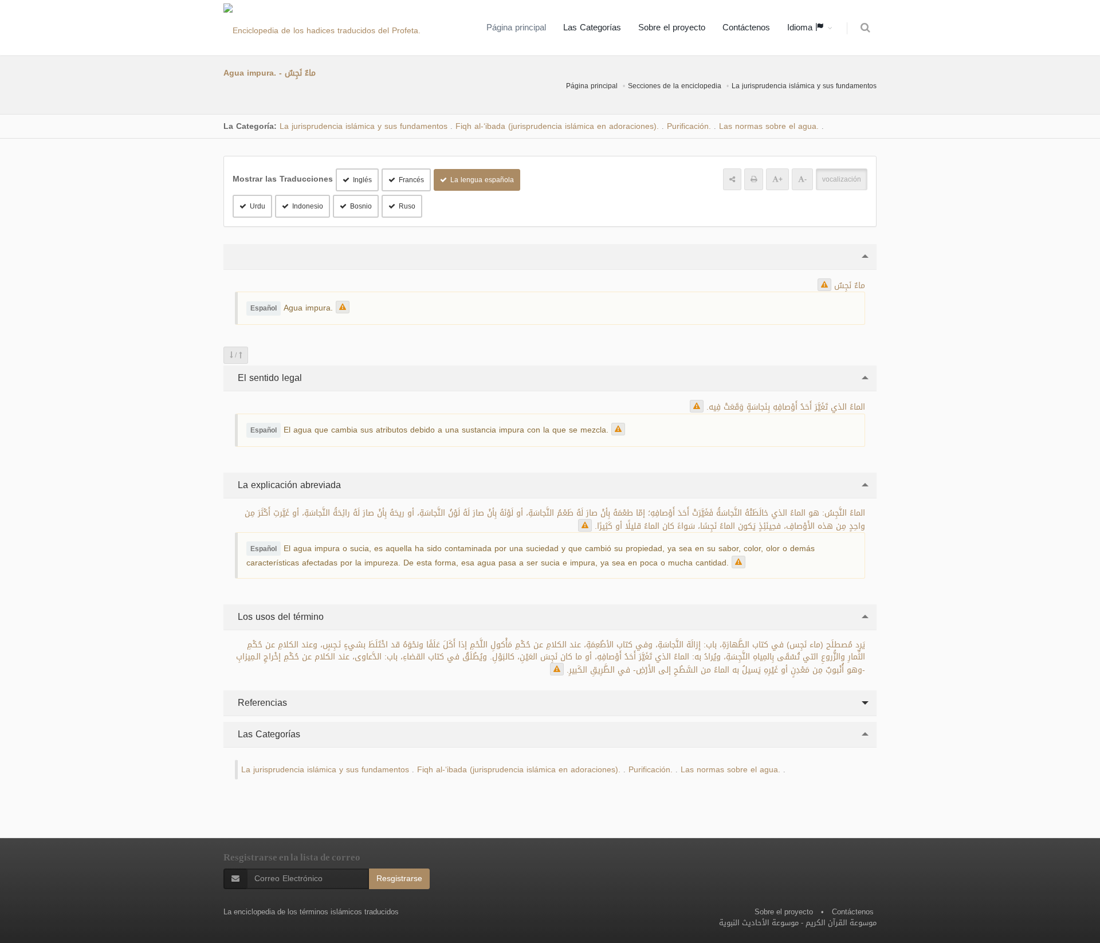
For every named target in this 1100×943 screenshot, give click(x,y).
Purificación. (689, 126)
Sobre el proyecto (671, 27)
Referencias (261, 703)
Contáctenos (746, 27)
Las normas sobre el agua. (769, 126)
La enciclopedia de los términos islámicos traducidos (311, 912)
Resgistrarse (399, 878)
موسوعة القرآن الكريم (841, 923)
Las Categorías (592, 27)
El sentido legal (268, 378)
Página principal (516, 27)
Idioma (801, 27)
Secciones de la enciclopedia (674, 86)
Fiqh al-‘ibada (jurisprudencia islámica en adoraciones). (557, 126)
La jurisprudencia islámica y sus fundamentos (804, 86)
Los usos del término (279, 617)
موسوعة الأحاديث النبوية (759, 923)
